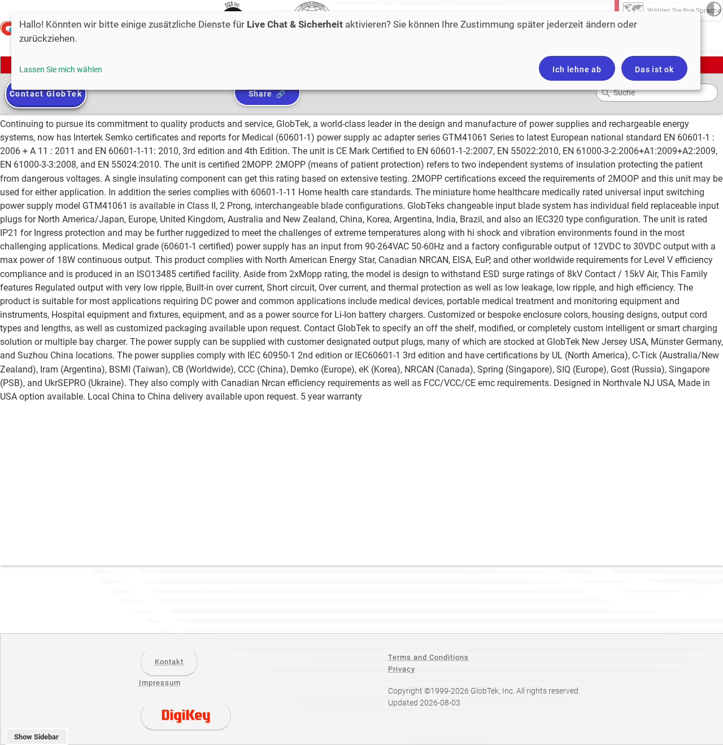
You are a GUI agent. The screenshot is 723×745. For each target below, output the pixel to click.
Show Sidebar (36, 737)
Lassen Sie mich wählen (60, 69)
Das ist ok (654, 69)
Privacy (401, 669)
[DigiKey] (186, 716)
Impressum (160, 682)
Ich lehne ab (577, 69)
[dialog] (355, 50)
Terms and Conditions (428, 657)
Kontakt (169, 662)
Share (260, 93)
